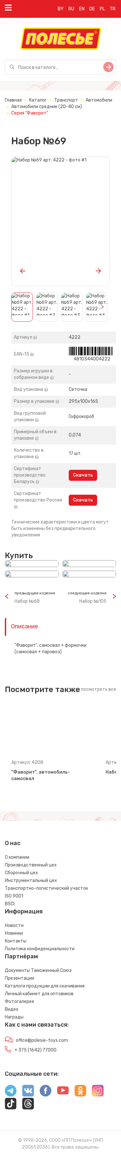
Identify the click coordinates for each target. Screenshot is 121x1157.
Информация (24, 911)
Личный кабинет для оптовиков (39, 994)
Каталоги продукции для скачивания (45, 986)
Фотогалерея (19, 1001)
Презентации (19, 978)
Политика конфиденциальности (40, 949)
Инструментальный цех (31, 880)
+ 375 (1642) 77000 (35, 1050)
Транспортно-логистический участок (46, 888)
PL (102, 9)
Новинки (14, 933)
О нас (12, 843)
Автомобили (99, 100)
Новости (14, 925)
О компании (17, 857)
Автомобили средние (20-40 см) (46, 106)
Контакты (15, 941)
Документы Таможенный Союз (38, 970)
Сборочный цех (21, 873)
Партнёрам (21, 956)
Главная (13, 100)
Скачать (83, 475)
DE (92, 9)
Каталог (38, 100)
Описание (24, 626)
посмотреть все (98, 689)
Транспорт (66, 100)
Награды (14, 1017)
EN (82, 9)
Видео (11, 1009)
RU (71, 9)
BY (61, 9)
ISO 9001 (14, 896)
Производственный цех (31, 865)
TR (113, 9)
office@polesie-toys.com (42, 1040)
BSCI (10, 904)
